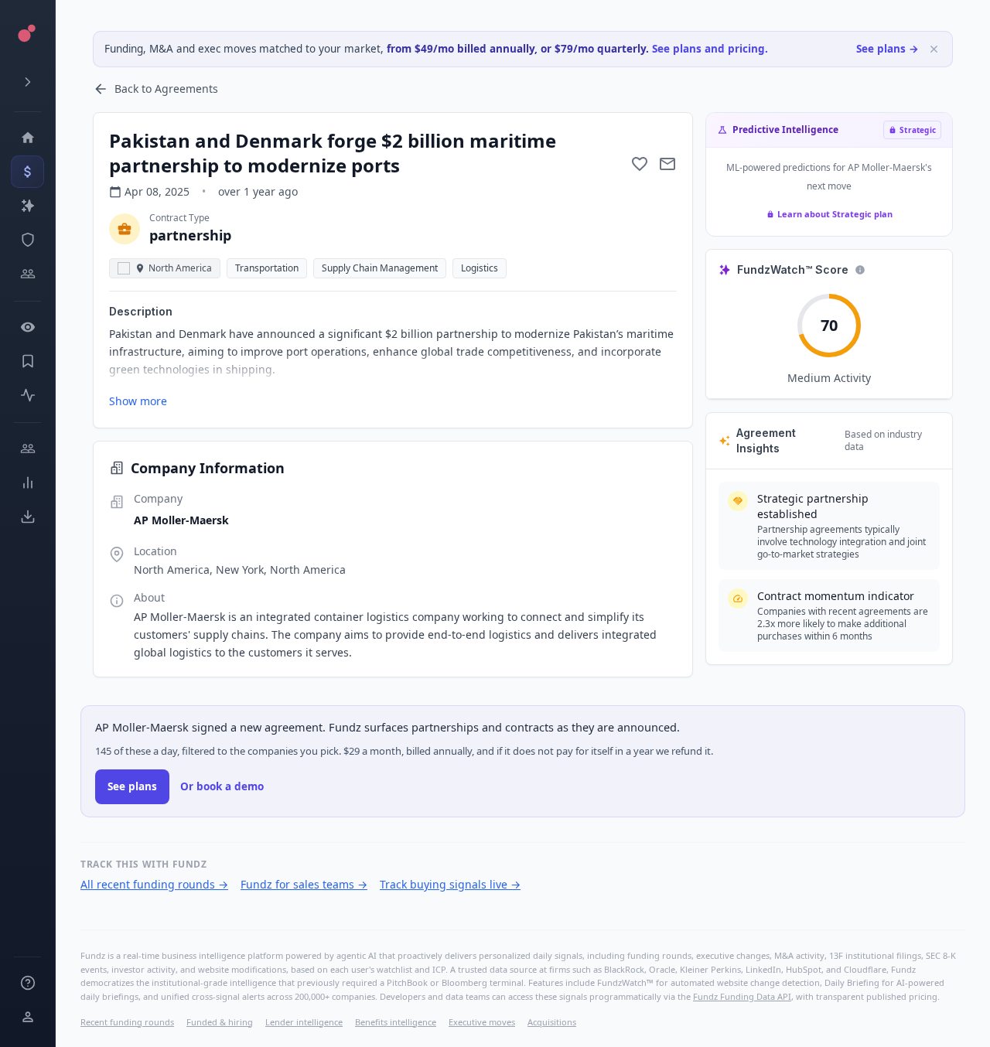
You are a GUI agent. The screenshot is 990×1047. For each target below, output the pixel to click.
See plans (132, 786)
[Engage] (27, 448)
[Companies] (27, 205)
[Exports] (27, 516)
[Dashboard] (27, 137)
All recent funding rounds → (154, 884)
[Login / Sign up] (27, 1017)
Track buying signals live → (450, 884)
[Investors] (27, 273)
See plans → (887, 49)
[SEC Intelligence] (27, 239)
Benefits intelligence (395, 1022)
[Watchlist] (27, 327)
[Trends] (27, 482)
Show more (138, 401)
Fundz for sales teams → (304, 884)
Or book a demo (222, 786)
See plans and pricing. (710, 49)
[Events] (27, 171)
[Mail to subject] (667, 164)
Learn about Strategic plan (835, 214)
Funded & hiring (219, 1022)
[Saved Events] (27, 361)
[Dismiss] (934, 49)
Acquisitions (551, 1022)
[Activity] (27, 395)
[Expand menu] (27, 82)
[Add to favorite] (639, 164)
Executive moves (482, 1022)
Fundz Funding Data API (742, 996)
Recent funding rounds (127, 1022)
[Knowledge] (27, 983)
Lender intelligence (304, 1022)
